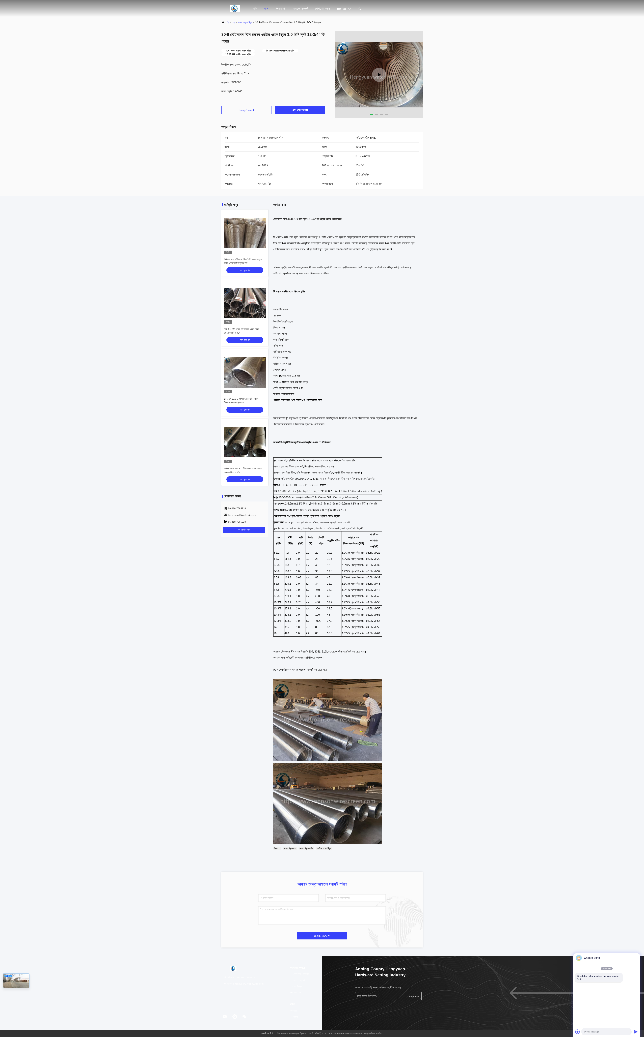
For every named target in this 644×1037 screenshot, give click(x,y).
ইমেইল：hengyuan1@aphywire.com (245, 983)
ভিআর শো (280, 8)
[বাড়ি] (234, 8)
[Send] (635, 1031)
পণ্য (266, 8)
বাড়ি (255, 8)
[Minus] (636, 958)
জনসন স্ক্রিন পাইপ (306, 848)
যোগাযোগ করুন (322, 8)
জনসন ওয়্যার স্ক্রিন (245, 22)
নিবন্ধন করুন (413, 996)
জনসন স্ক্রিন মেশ (290, 848)
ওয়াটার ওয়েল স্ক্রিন (324, 848)
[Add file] (577, 1031)
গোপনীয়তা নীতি (267, 1033)
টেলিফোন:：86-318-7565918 (240, 977)
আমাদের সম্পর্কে (300, 8)
